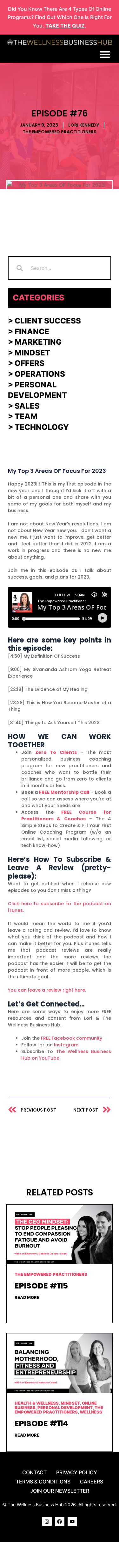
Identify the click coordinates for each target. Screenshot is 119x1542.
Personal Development (65, 1407)
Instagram (66, 1045)
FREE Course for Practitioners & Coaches (66, 815)
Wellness (91, 1411)
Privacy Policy (76, 1472)
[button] (104, 54)
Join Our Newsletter (59, 1491)
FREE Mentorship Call (64, 792)
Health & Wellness (37, 1403)
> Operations (36, 374)
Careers (91, 1481)
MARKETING (38, 342)
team (26, 416)
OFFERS (29, 363)
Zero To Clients (56, 752)
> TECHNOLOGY (38, 427)
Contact (34, 1472)
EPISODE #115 (41, 1285)
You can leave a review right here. (47, 990)
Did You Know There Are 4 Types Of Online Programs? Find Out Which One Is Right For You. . (60, 17)
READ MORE (27, 1297)
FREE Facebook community (71, 1038)
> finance (28, 331)
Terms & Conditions (43, 1481)
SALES (26, 406)
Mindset (32, 352)
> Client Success (44, 320)
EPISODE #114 (41, 1423)
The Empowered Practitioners (59, 131)
